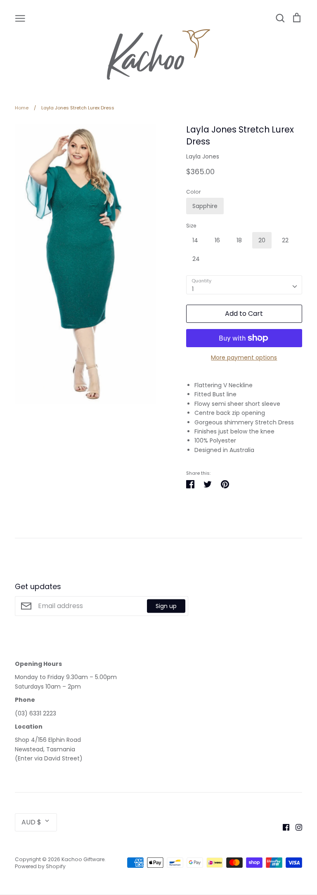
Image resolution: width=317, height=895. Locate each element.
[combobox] (244, 284)
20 (261, 240)
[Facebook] (283, 827)
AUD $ (31, 822)
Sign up (166, 605)
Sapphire (205, 206)
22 (285, 240)
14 (195, 240)
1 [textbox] (193, 289)
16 (217, 240)
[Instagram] (295, 827)
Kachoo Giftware (83, 859)
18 (239, 240)
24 (196, 259)
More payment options (244, 357)
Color (193, 192)
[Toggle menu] (20, 17)
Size (191, 226)
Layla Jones (202, 156)
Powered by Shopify (40, 866)
